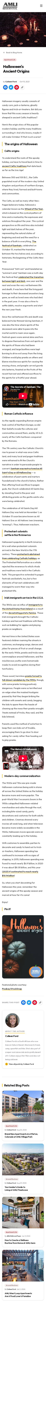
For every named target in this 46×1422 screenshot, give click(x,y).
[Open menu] (41, 5)
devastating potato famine (22, 612)
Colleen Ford (11, 81)
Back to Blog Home (14, 52)
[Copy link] (22, 87)
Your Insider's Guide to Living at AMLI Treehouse (16, 1188)
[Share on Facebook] (5, 87)
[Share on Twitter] (11, 87)
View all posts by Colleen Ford (21, 1064)
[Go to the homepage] (10, 6)
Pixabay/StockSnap (12, 988)
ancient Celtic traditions (14, 166)
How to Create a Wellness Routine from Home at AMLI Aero (20, 1241)
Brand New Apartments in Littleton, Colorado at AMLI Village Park (21, 1135)
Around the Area (12, 1179)
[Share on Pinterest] (16, 87)
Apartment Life (9, 60)
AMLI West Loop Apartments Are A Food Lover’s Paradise (18, 1294)
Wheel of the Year (34, 208)
